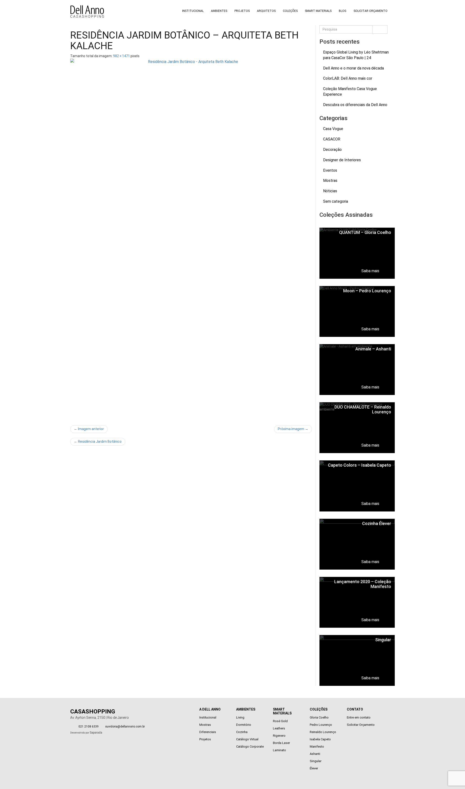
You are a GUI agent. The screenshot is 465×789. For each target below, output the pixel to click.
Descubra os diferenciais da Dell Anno (355, 104)
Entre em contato (359, 717)
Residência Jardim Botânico (98, 441)
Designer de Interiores (342, 160)
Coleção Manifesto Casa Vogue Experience (350, 91)
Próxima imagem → (293, 429)
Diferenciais (207, 732)
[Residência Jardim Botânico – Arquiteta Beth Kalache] (191, 239)
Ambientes (219, 11)
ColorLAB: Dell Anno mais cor (347, 78)
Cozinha (242, 732)
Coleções (290, 11)
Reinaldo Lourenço (323, 732)
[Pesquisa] (380, 29)
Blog (342, 11)
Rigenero (279, 735)
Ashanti (315, 754)
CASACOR (331, 139)
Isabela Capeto (320, 739)
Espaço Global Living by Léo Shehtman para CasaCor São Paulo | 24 (356, 55)
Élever (314, 768)
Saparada (96, 732)
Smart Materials (318, 11)
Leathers (279, 728)
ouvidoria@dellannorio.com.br (125, 726)
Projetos (242, 11)
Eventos (330, 170)
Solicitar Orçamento (371, 11)
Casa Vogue (333, 128)
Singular (315, 761)
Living (240, 717)
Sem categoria (335, 201)
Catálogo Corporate (250, 746)
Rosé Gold (280, 721)
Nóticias (330, 191)
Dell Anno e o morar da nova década (353, 68)
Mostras (330, 180)
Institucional (193, 11)
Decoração (332, 149)
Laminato (279, 750)
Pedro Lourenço (321, 725)
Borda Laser (281, 743)
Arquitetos (266, 11)
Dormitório (243, 725)
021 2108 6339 (88, 726)
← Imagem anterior (89, 429)
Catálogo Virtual (247, 739)
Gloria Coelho (319, 717)
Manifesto (317, 746)
